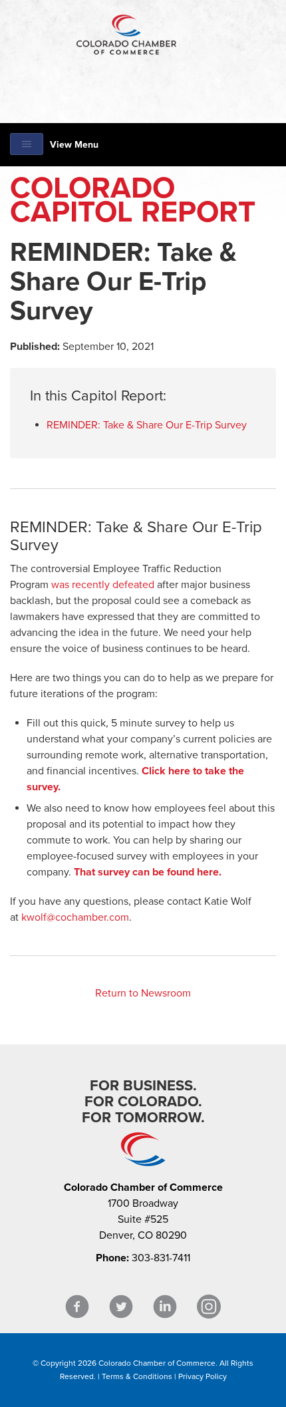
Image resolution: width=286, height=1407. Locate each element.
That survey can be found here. (147, 872)
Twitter (121, 1307)
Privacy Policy (202, 1376)
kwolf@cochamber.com (75, 917)
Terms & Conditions (137, 1376)
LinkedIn (165, 1307)
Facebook (77, 1307)
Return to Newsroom (143, 993)
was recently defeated (102, 584)
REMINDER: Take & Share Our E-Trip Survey (147, 425)
